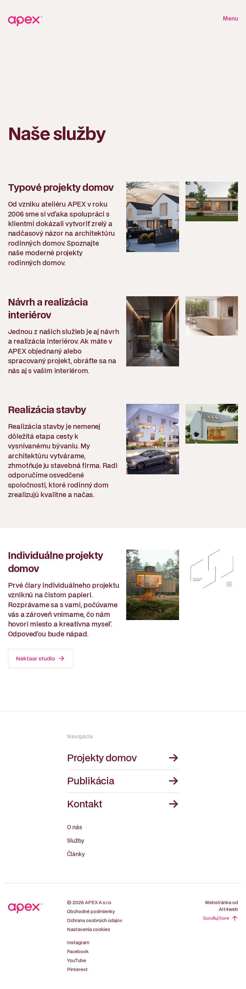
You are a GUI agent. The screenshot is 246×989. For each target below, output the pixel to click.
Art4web (228, 909)
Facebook (78, 952)
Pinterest (77, 970)
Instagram (78, 943)
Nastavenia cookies (88, 930)
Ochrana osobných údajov (94, 921)
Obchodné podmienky (91, 912)
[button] (228, 19)
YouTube (76, 961)
